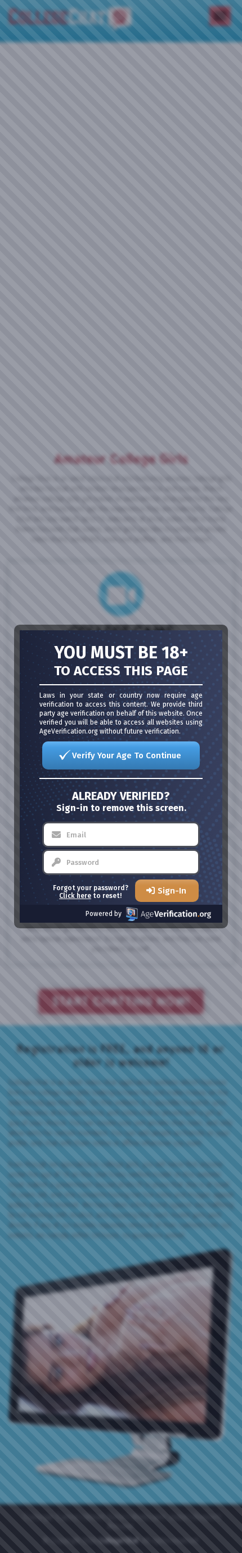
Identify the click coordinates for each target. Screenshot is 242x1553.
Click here (75, 896)
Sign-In (172, 891)
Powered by (104, 914)
